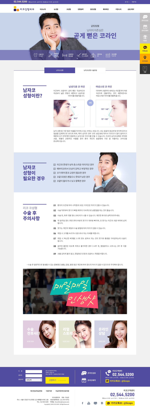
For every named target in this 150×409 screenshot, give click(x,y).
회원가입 (134, 2)
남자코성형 (59, 70)
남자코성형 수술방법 (90, 70)
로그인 (126, 2)
